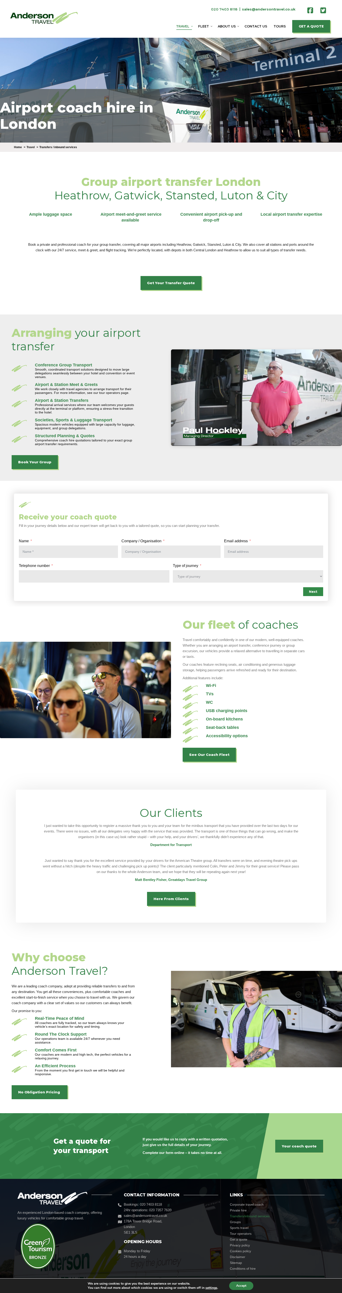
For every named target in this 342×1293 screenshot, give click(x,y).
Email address (236, 541)
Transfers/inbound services (250, 1216)
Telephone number (34, 566)
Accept (241, 1285)
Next (313, 592)
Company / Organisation (141, 541)
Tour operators (240, 1233)
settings (211, 1288)
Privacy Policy (240, 1245)
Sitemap (236, 1263)
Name (24, 541)
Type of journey (185, 566)
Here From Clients (171, 899)
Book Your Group (34, 462)
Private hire (238, 1210)
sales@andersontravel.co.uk (145, 1216)
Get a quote (238, 1239)
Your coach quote (299, 1146)
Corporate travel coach (247, 1204)
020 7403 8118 (224, 9)
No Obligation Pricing (39, 1092)
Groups (235, 1222)
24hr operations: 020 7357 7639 (147, 1210)
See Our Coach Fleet (209, 754)
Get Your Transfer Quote (171, 283)
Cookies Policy (240, 1251)
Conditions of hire (243, 1268)
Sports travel (239, 1228)
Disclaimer (237, 1257)
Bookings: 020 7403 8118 (143, 1204)
